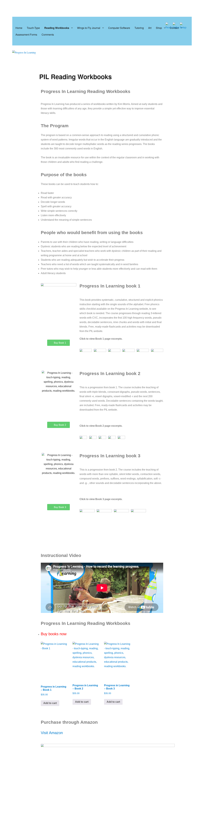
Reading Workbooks (56, 28)
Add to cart (50, 703)
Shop (159, 28)
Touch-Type (33, 28)
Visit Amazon (52, 733)
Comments (48, 34)
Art (149, 28)
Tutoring (139, 28)
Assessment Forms (26, 34)
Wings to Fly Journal (88, 28)
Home (18, 28)
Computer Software (119, 28)
